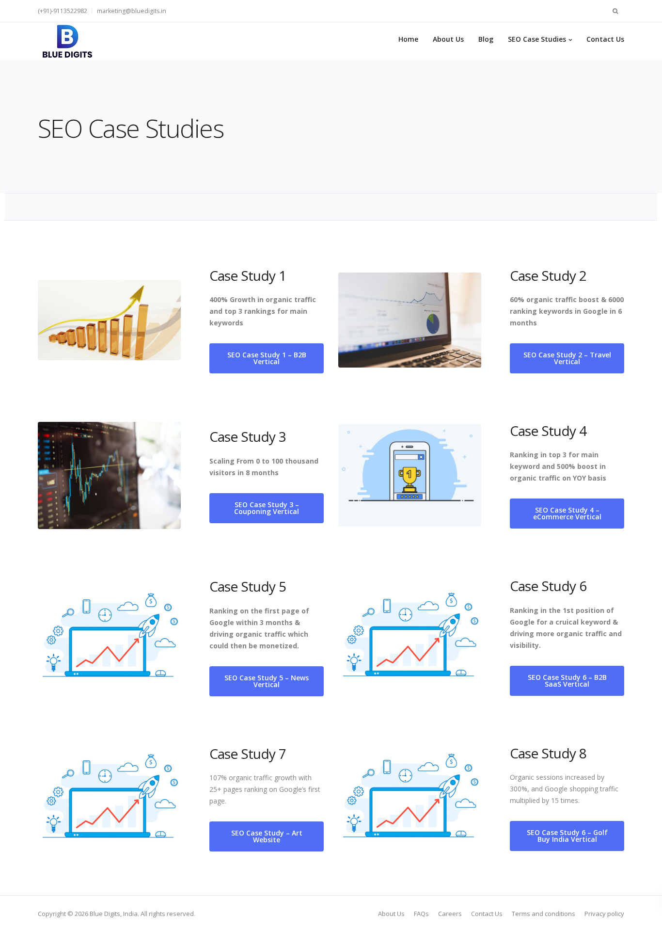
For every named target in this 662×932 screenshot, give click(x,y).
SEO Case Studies (537, 39)
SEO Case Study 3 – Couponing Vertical (266, 508)
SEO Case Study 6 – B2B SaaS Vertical (567, 681)
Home (408, 39)
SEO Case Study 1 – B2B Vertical (266, 358)
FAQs (421, 913)
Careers (450, 913)
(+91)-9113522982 (62, 11)
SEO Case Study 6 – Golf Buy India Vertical (567, 836)
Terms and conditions (543, 913)
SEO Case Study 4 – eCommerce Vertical (567, 513)
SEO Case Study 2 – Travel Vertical (567, 358)
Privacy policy (604, 913)
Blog (485, 39)
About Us (448, 39)
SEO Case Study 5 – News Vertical (266, 681)
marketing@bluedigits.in (131, 11)
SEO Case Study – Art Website (266, 836)
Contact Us (605, 39)
